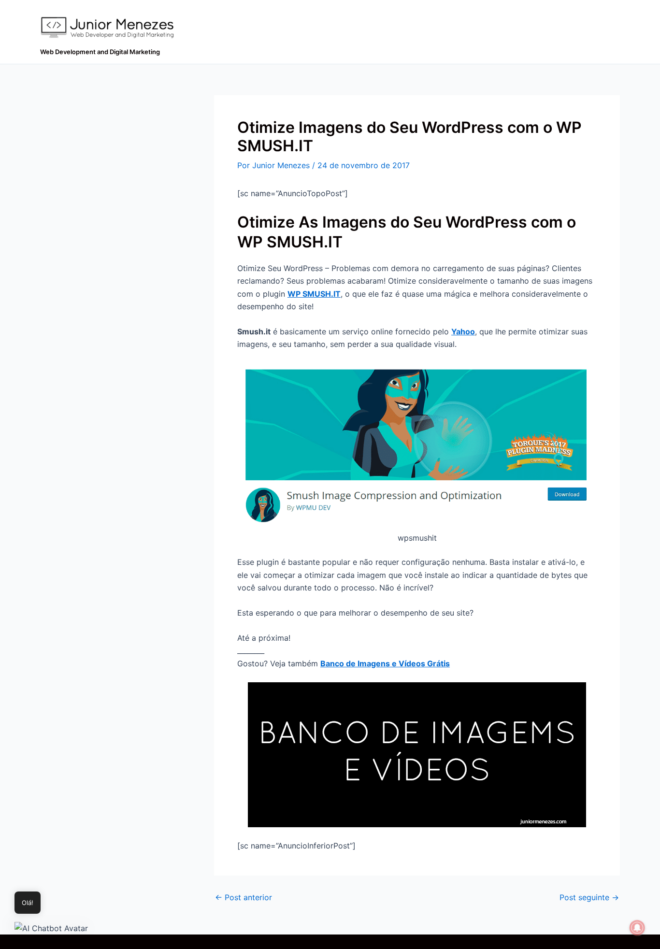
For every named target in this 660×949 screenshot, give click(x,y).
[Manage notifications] (637, 927)
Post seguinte (589, 897)
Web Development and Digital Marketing (100, 52)
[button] (51, 928)
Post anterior (243, 897)
